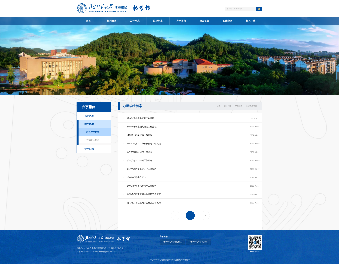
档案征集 (204, 20)
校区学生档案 (251, 106)
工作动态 (135, 20)
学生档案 (238, 106)
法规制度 (158, 20)
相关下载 (250, 20)
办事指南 (181, 20)
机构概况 (111, 20)
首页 (88, 20)
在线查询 (227, 20)
